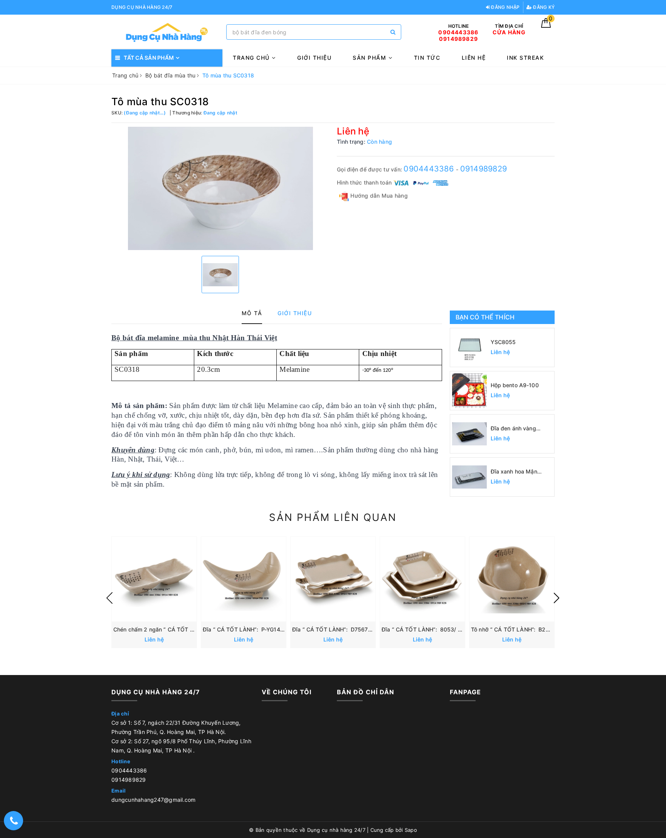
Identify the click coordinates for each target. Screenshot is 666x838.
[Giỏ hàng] (546, 25)
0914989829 (483, 168)
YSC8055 (503, 342)
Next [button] (556, 598)
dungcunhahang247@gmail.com (153, 799)
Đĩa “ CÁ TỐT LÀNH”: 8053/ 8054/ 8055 (435, 629)
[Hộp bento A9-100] (469, 390)
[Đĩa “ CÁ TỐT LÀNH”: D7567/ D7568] (333, 579)
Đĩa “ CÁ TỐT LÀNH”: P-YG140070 (248, 629)
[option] (220, 188)
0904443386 (430, 168)
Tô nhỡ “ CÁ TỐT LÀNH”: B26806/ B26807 (527, 629)
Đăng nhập (505, 7)
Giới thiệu (314, 57)
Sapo (411, 830)
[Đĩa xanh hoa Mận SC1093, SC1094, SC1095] (469, 477)
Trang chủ (252, 57)
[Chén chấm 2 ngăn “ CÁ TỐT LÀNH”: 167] (154, 579)
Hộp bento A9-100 (515, 385)
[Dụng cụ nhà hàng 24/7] (167, 32)
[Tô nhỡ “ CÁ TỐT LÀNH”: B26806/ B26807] (511, 579)
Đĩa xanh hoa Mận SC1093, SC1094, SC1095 (514, 471)
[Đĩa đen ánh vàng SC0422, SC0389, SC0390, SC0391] (469, 433)
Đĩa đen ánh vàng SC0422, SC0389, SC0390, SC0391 (514, 428)
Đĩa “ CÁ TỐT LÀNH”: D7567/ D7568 (341, 629)
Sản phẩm (370, 57)
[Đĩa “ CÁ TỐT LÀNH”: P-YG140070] (243, 579)
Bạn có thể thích (485, 317)
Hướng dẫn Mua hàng (378, 195)
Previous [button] (109, 598)
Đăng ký (543, 7)
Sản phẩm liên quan (333, 517)
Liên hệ (474, 57)
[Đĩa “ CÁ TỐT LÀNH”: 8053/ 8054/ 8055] (422, 579)
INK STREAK (525, 57)
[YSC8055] (469, 347)
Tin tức (427, 57)
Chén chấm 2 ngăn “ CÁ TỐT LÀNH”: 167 (167, 629)
